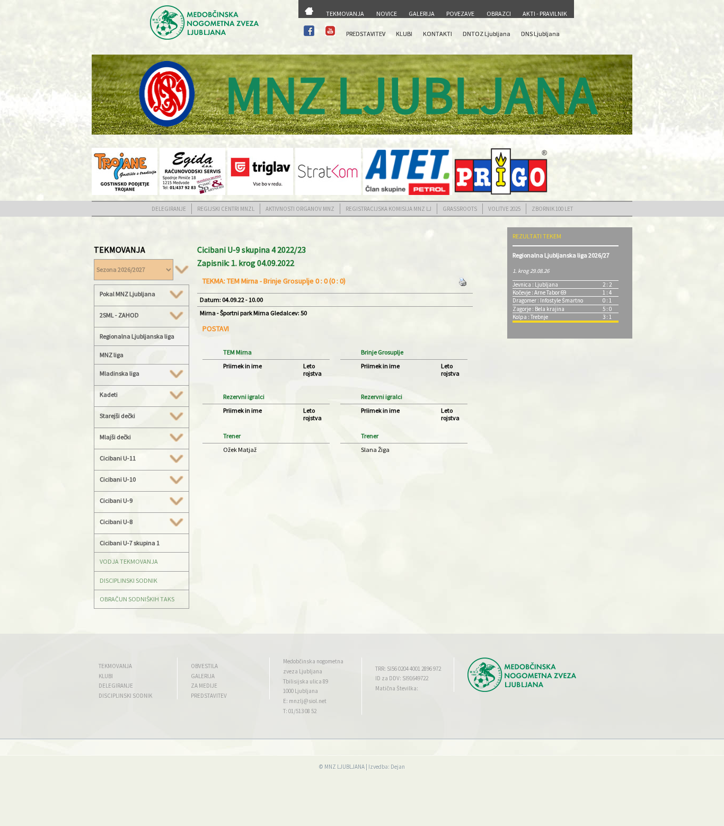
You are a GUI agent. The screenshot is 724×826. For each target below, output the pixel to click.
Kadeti (109, 394)
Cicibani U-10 (118, 479)
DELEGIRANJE (169, 208)
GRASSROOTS (460, 208)
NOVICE (386, 13)
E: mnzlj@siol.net (304, 701)
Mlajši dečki (115, 437)
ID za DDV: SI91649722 (401, 678)
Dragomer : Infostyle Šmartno (548, 300)
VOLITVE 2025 (504, 208)
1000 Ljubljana (300, 691)
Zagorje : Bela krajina (538, 309)
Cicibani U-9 (116, 500)
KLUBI (404, 34)
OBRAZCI (499, 13)
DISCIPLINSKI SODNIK (128, 580)
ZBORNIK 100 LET (552, 208)
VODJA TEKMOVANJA (129, 561)
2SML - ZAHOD (119, 315)
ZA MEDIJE (204, 685)
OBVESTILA (204, 666)
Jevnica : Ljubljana (535, 284)
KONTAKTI (437, 34)
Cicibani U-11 (118, 458)
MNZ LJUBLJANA (344, 766)
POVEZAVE (460, 13)
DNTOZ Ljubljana (486, 34)
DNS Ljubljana (540, 34)
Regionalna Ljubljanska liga (137, 336)
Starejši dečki (117, 416)
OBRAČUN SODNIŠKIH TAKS (137, 599)
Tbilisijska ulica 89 (305, 681)
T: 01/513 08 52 (299, 711)
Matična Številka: (396, 688)
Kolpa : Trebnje (530, 317)
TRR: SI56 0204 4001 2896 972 (408, 668)
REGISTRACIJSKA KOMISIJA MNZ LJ (388, 208)
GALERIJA (422, 13)
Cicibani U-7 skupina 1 (130, 543)
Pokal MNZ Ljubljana (127, 294)
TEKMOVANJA (345, 13)
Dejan (398, 766)
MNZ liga (111, 355)
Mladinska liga (119, 373)
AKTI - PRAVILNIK (545, 13)
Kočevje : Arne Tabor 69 (539, 292)
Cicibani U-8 (116, 522)
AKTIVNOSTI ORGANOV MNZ (300, 208)
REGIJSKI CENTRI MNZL (225, 208)
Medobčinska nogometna (313, 661)
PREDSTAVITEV (365, 34)
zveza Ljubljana (302, 671)
